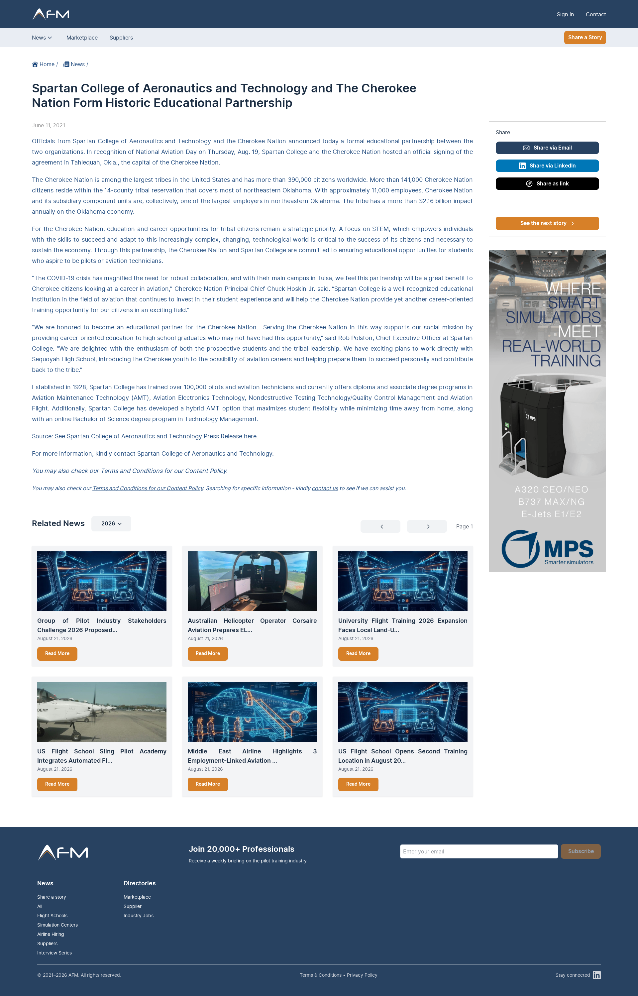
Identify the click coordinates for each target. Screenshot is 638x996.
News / (79, 64)
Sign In (565, 14)
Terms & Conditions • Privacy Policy (338, 975)
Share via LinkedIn (553, 165)
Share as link (553, 183)
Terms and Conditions (131, 470)
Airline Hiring (50, 934)
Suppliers (121, 37)
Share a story (51, 897)
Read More (57, 653)
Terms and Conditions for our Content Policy (147, 488)
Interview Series (54, 952)
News (39, 37)
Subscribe (581, 851)
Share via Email (553, 148)
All (39, 906)
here (250, 436)
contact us (325, 488)
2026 (108, 523)
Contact (596, 14)
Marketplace (82, 37)
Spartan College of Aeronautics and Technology (204, 453)
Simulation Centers (57, 925)
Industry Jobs (139, 915)
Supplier (133, 906)
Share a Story (585, 37)
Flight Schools (52, 915)
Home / (49, 64)
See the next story (543, 223)
